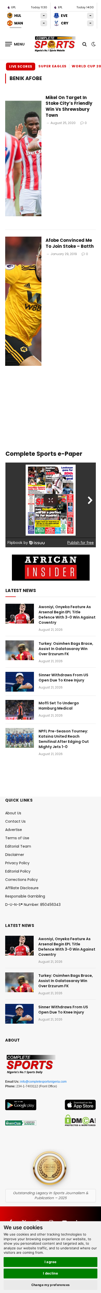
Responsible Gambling (25, 896)
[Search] (84, 44)
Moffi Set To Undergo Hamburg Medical (59, 705)
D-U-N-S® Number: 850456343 (33, 904)
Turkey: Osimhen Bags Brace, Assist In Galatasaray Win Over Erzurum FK (66, 649)
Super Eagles (52, 66)
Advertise (13, 829)
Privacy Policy (17, 863)
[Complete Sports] (55, 44)
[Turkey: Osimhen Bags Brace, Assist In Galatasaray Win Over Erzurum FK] (19, 650)
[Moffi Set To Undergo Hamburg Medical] (19, 710)
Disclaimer (14, 854)
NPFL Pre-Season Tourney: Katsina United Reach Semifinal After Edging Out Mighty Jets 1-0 (64, 739)
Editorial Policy (18, 871)
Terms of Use (17, 838)
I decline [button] (50, 1273)
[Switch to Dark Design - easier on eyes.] (93, 44)
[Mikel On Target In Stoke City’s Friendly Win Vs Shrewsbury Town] (23, 158)
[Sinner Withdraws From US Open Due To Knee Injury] (19, 682)
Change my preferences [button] (50, 1285)
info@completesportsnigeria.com (43, 1081)
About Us (13, 813)
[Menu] (15, 44)
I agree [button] (51, 1262)
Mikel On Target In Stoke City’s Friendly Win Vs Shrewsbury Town (69, 106)
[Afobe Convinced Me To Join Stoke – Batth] (23, 301)
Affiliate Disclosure (22, 888)
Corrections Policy (21, 879)
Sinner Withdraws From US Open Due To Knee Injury (63, 677)
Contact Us (15, 821)
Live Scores (20, 66)
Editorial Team (18, 846)
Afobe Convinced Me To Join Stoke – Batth (70, 243)
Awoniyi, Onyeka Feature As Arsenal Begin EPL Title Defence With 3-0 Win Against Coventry (67, 614)
